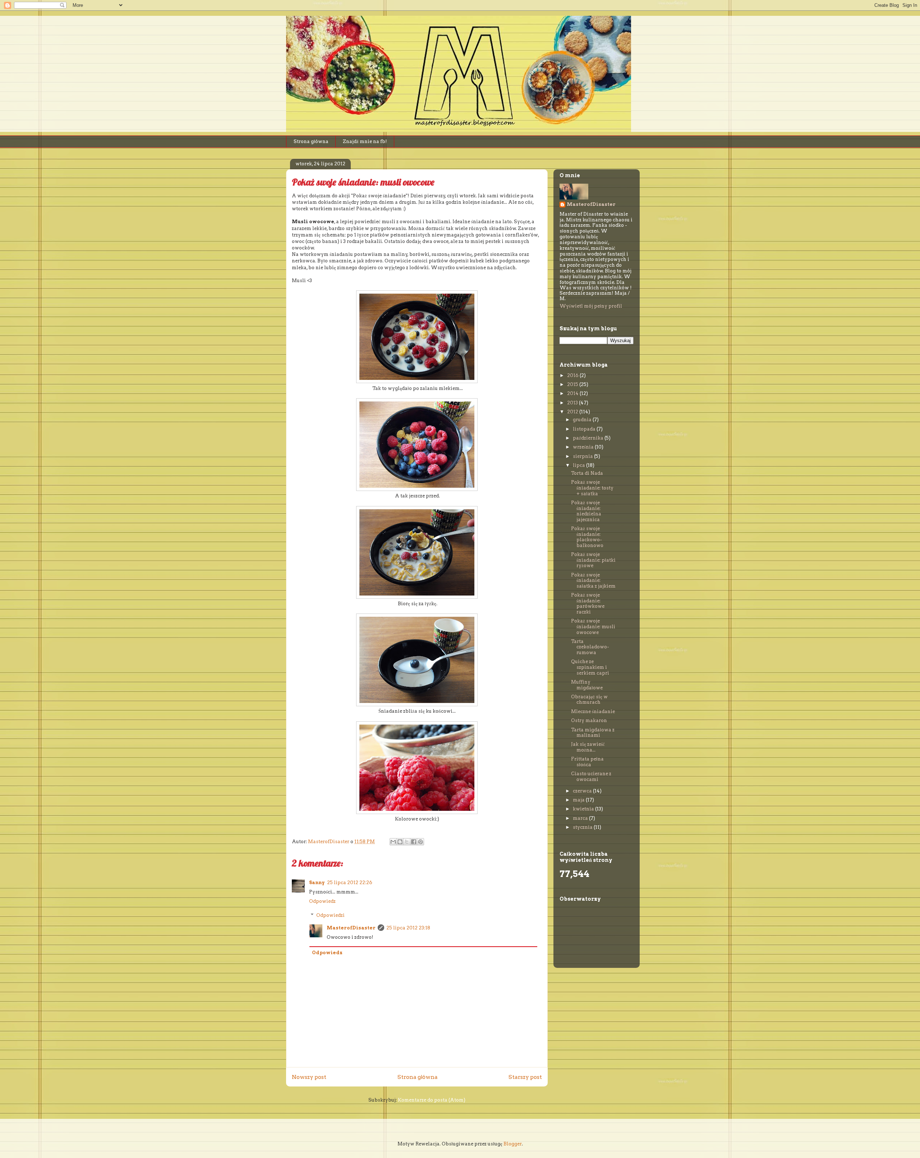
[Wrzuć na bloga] (400, 841)
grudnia (583, 419)
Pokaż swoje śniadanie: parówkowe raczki (587, 603)
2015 (573, 384)
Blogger (512, 1143)
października (588, 438)
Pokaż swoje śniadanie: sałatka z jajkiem (593, 580)
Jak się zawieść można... (588, 747)
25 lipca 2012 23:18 (408, 927)
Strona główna (311, 141)
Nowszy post (309, 1077)
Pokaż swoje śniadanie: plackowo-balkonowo (587, 537)
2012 (573, 411)
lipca (579, 465)
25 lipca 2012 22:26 (349, 882)
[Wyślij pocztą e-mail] (393, 841)
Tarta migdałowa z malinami (593, 732)
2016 (573, 375)
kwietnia (584, 809)
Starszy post (525, 1077)
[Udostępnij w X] (406, 841)
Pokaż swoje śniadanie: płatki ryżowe (593, 560)
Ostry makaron (589, 720)
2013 (573, 402)
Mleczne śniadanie (593, 711)
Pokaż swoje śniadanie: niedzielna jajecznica (586, 511)
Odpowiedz (322, 901)
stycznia (583, 827)
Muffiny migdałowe (587, 684)
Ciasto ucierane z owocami (591, 776)
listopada (585, 429)
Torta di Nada (587, 473)
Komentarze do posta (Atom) (431, 1100)
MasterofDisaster (351, 927)
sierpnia (583, 456)
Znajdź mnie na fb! (365, 141)
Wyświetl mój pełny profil (591, 306)
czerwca (583, 791)
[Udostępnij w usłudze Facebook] (413, 841)
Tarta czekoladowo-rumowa (590, 647)
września (584, 447)
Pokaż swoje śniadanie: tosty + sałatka (592, 487)
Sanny (317, 882)
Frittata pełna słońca (587, 761)
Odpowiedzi (330, 915)
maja (579, 800)
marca (581, 818)
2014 (573, 393)
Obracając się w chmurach (589, 699)
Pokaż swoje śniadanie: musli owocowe (593, 626)
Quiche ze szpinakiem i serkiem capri (590, 667)
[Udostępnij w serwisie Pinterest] (420, 841)
